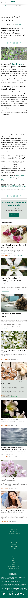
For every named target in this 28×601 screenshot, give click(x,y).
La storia (14, 560)
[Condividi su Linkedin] (14, 43)
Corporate (14, 542)
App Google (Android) (14, 534)
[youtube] (15, 594)
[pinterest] (10, 594)
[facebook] (4, 594)
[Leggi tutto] (26, 222)
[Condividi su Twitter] (11, 43)
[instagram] (18, 594)
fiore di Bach (17, 64)
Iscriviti (13, 214)
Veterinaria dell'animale (6, 289)
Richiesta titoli (14, 540)
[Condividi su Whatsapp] (17, 43)
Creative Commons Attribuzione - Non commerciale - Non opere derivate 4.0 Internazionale (13, 186)
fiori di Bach (22, 189)
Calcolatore (14, 544)
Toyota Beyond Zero (13, 396)
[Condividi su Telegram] (20, 43)
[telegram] (24, 594)
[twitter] (7, 594)
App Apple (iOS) (14, 531)
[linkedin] (21, 594)
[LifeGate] (14, 2)
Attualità (14, 527)
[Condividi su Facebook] (7, 43)
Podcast (14, 538)
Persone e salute (4, 255)
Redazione (18, 24)
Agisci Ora (14, 546)
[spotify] (12, 594)
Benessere (3, 395)
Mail (14, 562)
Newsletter (14, 529)
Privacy (14, 564)
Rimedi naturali (4, 521)
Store (7, 2)
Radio (14, 536)
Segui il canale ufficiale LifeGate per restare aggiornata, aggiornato (12, 177)
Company (14, 554)
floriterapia (3, 191)
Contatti (14, 556)
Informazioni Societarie (14, 566)
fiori (17, 189)
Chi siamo (14, 558)
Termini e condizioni (14, 568)
